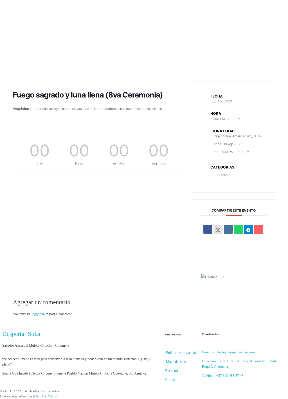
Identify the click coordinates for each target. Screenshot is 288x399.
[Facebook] (262, 39)
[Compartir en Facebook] (207, 229)
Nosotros (110, 42)
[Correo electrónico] (258, 229)
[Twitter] (262, 46)
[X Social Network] (218, 229)
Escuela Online (137, 42)
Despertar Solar (21, 333)
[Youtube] (269, 39)
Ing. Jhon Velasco (47, 396)
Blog (188, 42)
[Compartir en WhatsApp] (238, 229)
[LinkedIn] (228, 229)
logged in (39, 314)
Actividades (167, 42)
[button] (253, 42)
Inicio (90, 42)
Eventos (223, 175)
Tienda (206, 42)
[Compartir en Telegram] (248, 229)
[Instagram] (269, 46)
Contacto (227, 42)
